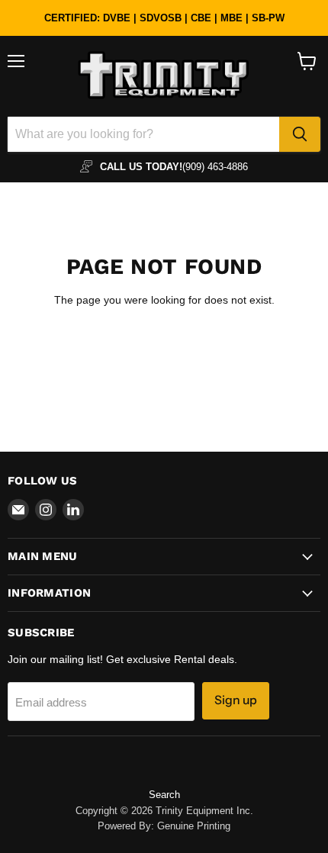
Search (164, 794)
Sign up (235, 700)
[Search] (299, 134)
